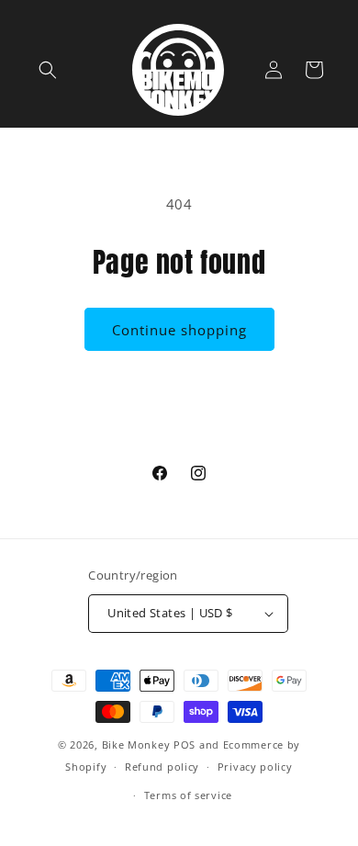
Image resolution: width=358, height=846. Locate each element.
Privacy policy (255, 766)
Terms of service (188, 795)
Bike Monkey (136, 744)
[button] (48, 70)
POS (184, 744)
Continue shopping (179, 330)
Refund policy (162, 766)
